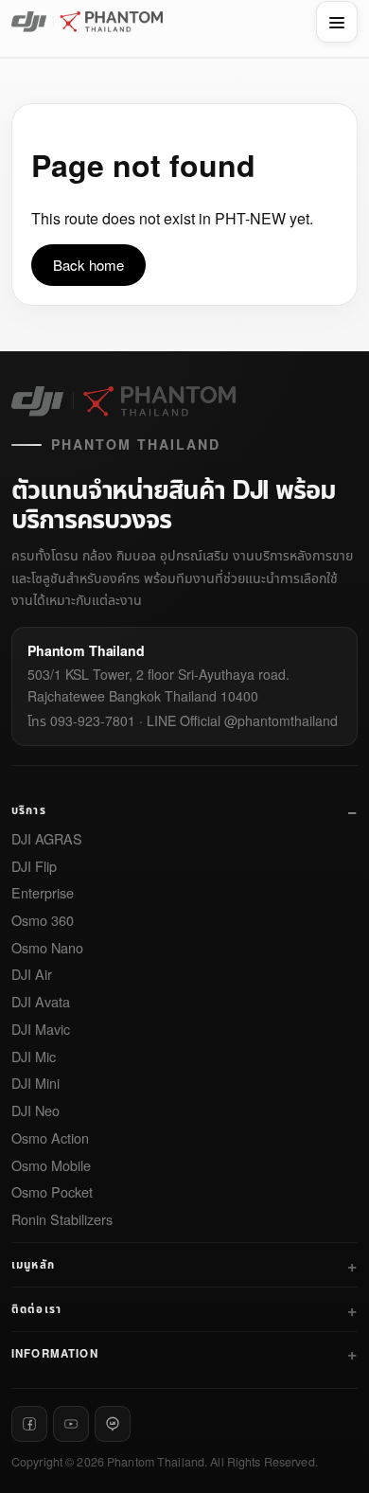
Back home (88, 265)
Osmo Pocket (52, 1192)
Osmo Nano (47, 948)
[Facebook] (29, 1424)
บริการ (28, 810)
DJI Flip (34, 867)
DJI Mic (33, 1057)
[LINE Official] (113, 1424)
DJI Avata (40, 1002)
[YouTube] (71, 1424)
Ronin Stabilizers (62, 1220)
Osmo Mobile (51, 1166)
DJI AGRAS (46, 839)
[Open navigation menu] (337, 22)
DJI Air (31, 975)
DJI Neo (35, 1111)
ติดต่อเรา (36, 1309)
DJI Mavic (40, 1030)
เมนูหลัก (33, 1264)
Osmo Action (50, 1138)
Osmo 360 (42, 921)
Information (54, 1353)
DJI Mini (35, 1084)
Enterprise (42, 893)
